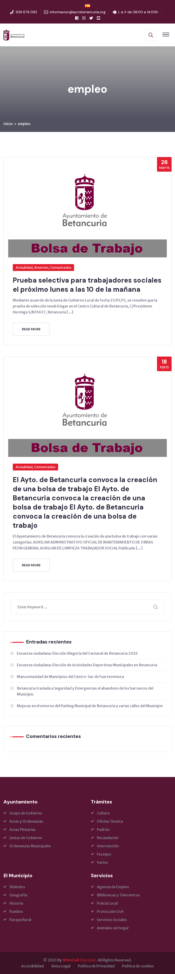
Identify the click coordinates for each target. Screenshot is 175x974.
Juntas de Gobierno (25, 837)
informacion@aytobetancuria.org (78, 12)
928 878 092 (26, 12)
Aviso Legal (60, 966)
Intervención (108, 846)
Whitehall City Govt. (79, 960)
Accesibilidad (32, 966)
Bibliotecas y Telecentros (118, 895)
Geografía (18, 895)
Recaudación (107, 837)
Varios (102, 862)
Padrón (103, 829)
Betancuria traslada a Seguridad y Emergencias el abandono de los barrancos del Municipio (85, 691)
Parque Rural (20, 919)
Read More (31, 329)
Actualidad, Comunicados (35, 467)
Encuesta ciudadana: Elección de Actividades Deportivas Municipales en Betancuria (87, 665)
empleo (24, 123)
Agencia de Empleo (113, 887)
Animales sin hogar (113, 928)
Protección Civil (110, 911)
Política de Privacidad (96, 966)
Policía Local (107, 903)
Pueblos (16, 911)
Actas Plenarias (22, 829)
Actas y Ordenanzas (26, 821)
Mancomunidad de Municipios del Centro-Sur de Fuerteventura (70, 676)
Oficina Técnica (110, 821)
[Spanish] (87, 5)
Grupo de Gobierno (25, 813)
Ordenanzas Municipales (30, 846)
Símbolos (17, 887)
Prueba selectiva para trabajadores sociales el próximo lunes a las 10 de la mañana (87, 285)
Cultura (103, 813)
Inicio (8, 123)
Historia (16, 903)
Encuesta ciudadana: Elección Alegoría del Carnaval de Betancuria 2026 (77, 653)
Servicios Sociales (112, 919)
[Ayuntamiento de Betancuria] (14, 34)
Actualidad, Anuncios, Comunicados (43, 267)
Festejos (104, 854)
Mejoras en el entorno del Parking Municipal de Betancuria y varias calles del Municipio (90, 706)
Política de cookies (138, 966)
